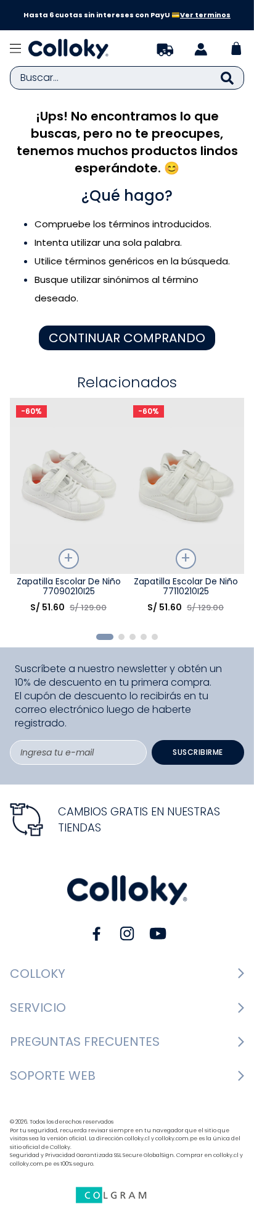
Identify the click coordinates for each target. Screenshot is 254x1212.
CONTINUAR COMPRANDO (127, 338)
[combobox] (127, 78)
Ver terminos (205, 15)
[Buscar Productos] (227, 78)
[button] (104, 637)
